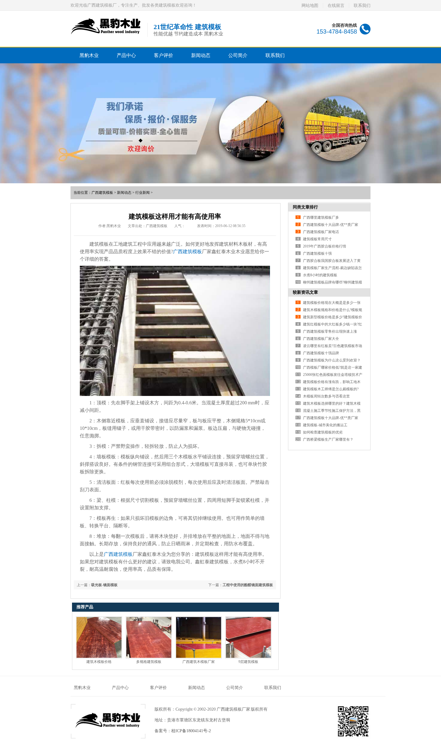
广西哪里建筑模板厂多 (321, 217)
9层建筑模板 (248, 662)
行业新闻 (142, 192)
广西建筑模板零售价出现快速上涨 (330, 331)
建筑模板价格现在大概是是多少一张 (332, 303)
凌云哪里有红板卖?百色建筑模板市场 (332, 346)
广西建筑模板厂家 (233, 709)
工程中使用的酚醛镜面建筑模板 (248, 585)
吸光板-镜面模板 (104, 585)
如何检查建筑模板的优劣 (323, 432)
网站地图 (310, 5)
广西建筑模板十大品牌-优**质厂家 (330, 225)
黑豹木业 (89, 55)
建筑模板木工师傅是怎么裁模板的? (330, 389)
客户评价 (163, 55)
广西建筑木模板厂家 (198, 662)
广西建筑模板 (102, 192)
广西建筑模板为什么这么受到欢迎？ (332, 360)
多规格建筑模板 (148, 662)
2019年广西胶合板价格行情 (324, 246)
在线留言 (336, 5)
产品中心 (126, 55)
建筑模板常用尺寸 (317, 239)
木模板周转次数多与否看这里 (326, 396)
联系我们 (362, 5)
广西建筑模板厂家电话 (321, 232)
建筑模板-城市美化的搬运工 (325, 425)
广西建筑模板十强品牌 (321, 353)
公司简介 (238, 55)
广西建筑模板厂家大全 (321, 339)
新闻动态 (200, 55)
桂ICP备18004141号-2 (191, 731)
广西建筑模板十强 (317, 253)
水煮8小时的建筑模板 (320, 275)
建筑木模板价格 (99, 662)
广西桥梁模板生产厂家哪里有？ (328, 439)
